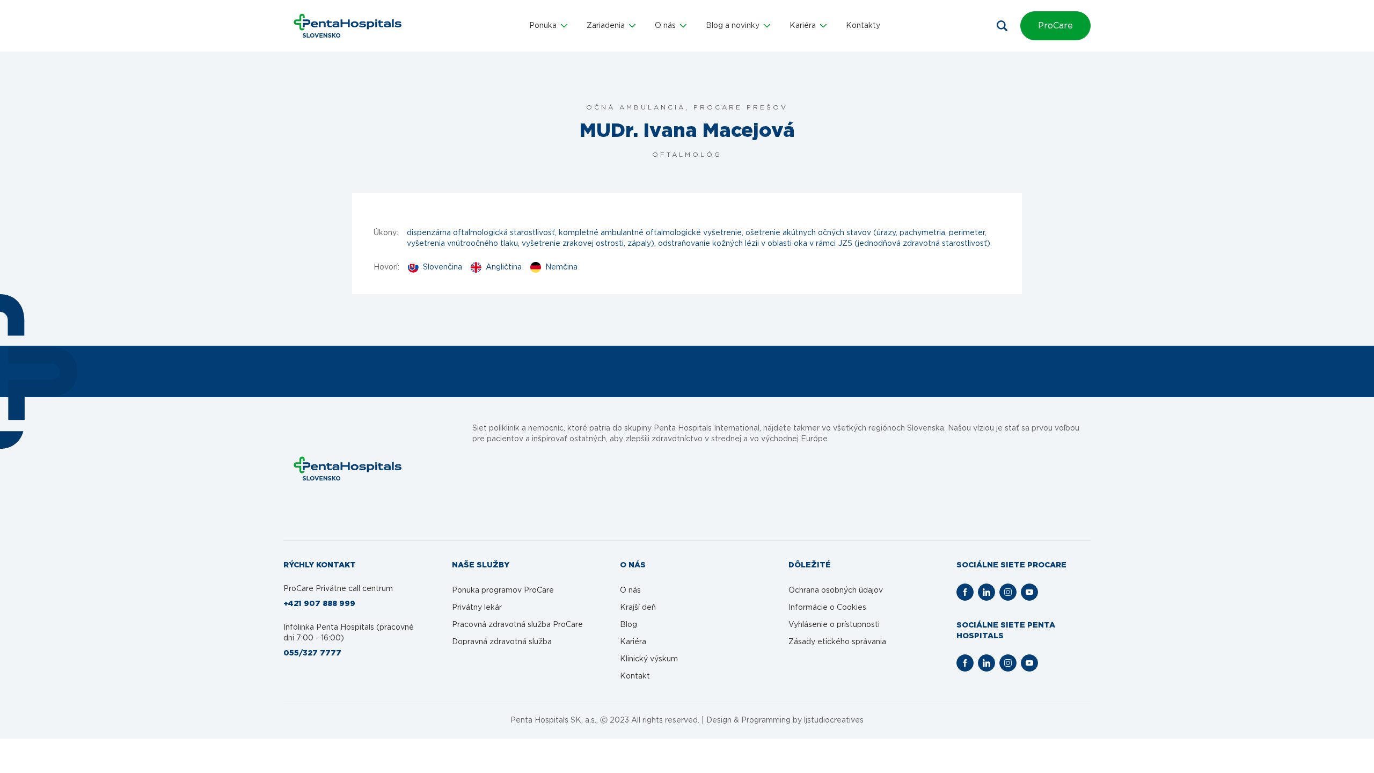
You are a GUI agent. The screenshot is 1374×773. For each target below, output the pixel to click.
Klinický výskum (649, 659)
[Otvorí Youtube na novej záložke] (1029, 592)
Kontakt (635, 676)
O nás (630, 590)
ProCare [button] (1055, 25)
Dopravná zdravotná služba (502, 642)
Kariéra (633, 642)
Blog (628, 625)
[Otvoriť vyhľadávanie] (1002, 25)
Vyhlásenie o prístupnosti (834, 625)
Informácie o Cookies (827, 607)
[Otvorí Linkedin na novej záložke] (986, 592)
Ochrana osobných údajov (835, 590)
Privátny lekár (477, 607)
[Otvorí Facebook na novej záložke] (965, 592)
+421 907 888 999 (319, 604)
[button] (548, 25)
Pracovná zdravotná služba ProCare (517, 625)
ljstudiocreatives (834, 720)
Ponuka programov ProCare (503, 590)
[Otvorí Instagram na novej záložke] (1008, 592)
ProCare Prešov (740, 107)
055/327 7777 (312, 653)
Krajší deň (638, 607)
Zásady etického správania (837, 642)
